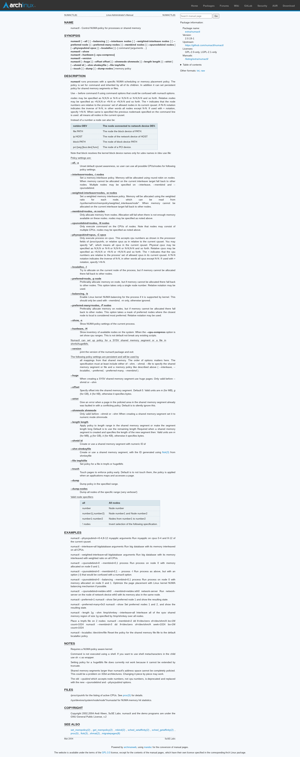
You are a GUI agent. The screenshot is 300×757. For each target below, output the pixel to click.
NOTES (69, 643)
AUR (275, 5)
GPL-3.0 (106, 752)
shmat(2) (95, 733)
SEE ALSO (72, 724)
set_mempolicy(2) (80, 729)
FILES (68, 689)
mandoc (148, 747)
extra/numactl (192, 31)
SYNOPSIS (72, 35)
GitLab (248, 5)
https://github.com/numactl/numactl (204, 45)
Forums (224, 5)
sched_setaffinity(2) (138, 729)
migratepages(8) (111, 733)
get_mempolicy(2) (103, 729)
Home (194, 5)
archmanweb (130, 747)
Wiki (236, 5)
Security (262, 5)
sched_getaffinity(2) (163, 729)
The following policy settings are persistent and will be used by (105, 356)
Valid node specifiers (82, 497)
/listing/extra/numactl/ (196, 59)
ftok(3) (165, 452)
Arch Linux (19, 5)
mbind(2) (120, 729)
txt (198, 70)
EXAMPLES (72, 532)
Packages (209, 5)
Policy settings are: (81, 157)
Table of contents (192, 64)
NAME (68, 22)
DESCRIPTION (75, 76)
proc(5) (127, 695)
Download (289, 5)
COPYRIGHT (73, 708)
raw (203, 70)
